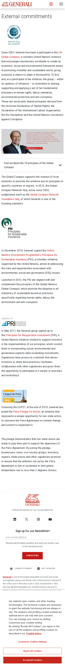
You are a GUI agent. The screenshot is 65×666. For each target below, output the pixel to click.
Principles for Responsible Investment (28, 335)
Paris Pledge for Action (26, 411)
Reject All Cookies (32, 651)
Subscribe (32, 555)
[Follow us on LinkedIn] (14, 519)
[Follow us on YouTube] (50, 519)
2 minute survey (23, 568)
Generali (7, 577)
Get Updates (48, 568)
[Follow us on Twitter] (26, 519)
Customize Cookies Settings (32, 642)
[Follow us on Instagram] (38, 519)
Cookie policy (33, 633)
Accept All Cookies (32, 660)
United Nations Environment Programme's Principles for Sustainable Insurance (29, 255)
